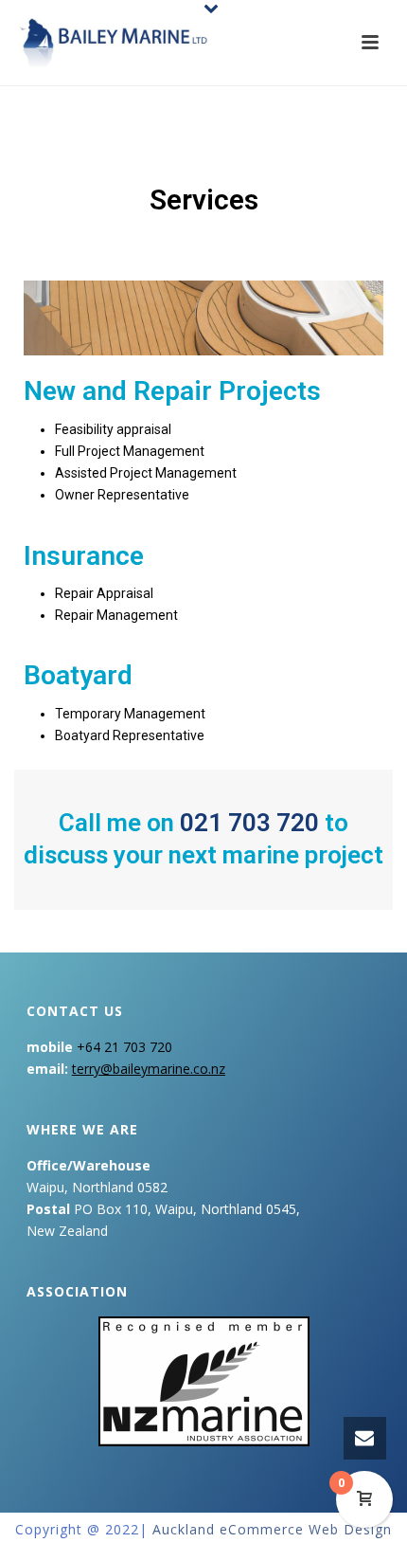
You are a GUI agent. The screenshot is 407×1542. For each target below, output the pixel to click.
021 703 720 (249, 822)
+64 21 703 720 (124, 1047)
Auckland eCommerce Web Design (272, 1529)
